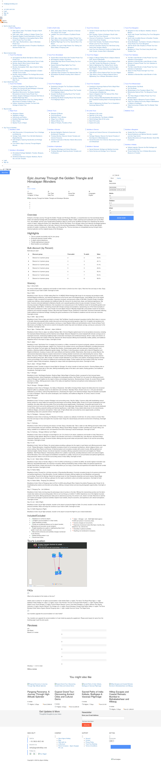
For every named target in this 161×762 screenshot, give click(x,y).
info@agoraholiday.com (11, 4)
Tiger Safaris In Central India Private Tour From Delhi (66, 40)
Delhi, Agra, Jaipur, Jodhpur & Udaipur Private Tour (28, 34)
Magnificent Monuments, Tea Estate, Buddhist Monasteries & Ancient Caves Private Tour (26, 93)
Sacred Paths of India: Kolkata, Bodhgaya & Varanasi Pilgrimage (93, 694)
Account (88, 738)
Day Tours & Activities (10, 128)
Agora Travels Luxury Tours (121, 747)
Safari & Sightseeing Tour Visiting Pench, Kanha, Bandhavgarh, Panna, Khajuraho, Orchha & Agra (103, 66)
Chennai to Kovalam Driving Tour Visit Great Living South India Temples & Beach (104, 46)
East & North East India (11, 82)
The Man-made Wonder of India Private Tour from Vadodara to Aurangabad (142, 58)
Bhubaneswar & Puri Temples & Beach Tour (141, 90)
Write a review (32, 669)
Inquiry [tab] (119, 178)
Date (110, 181)
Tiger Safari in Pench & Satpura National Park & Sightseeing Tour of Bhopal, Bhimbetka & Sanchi (103, 75)
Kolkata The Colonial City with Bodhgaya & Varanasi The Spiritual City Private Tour (28, 89)
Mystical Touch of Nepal (20, 123)
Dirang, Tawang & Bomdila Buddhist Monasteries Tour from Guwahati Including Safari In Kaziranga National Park (105, 99)
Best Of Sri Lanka (94, 121)
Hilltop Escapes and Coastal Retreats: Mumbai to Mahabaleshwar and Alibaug (119, 696)
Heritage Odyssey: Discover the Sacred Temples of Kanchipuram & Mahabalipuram (104, 137)
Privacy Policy (90, 742)
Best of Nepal (16, 121)
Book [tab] (112, 178)
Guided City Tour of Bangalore (137, 132)
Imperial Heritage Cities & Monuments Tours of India (28, 61)
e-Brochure (61, 744)
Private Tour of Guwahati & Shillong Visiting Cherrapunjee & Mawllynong (102, 91)
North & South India (10, 26)
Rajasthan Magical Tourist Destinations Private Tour (28, 36)
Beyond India (8, 109)
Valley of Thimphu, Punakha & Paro (61, 123)
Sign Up (6, 13)
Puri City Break (132, 88)
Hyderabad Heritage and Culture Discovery (63, 149)
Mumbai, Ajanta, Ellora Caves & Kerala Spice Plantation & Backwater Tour (26, 64)
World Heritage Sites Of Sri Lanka (99, 119)
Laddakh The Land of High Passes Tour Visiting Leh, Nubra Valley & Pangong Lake (66, 46)
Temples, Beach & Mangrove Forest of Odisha (141, 99)
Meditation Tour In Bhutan (58, 117)
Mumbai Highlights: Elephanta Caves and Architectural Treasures (63, 133)
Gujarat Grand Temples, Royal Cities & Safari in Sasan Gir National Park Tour (65, 70)
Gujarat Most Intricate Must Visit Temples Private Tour (67, 58)
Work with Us (62, 742)
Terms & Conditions (91, 746)
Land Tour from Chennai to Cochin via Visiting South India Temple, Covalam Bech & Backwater (104, 50)
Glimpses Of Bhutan (57, 113)
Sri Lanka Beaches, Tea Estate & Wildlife (101, 117)
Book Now (5, 172)
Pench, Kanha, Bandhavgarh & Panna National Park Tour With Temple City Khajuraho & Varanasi (104, 62)
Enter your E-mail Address (90, 715)
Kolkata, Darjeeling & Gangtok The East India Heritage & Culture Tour (26, 104)
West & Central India (10, 53)
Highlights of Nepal (18, 115)
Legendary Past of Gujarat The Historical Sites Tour (66, 72)
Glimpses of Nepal (18, 113)
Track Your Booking (91, 744)
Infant (111, 208)
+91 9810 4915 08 (9, 9)
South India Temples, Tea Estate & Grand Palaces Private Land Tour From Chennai (104, 43)
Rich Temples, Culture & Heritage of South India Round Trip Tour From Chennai (103, 35)
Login (5, 11)
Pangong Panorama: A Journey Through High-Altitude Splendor (38, 694)
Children (112, 201)
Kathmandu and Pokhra (20, 117)
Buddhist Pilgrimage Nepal (20, 119)
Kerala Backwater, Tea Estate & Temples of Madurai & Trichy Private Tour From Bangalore (144, 43)
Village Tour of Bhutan (57, 119)
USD (5, 15)
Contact (88, 740)
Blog (59, 740)
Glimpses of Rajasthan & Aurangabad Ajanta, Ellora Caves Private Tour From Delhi (28, 39)
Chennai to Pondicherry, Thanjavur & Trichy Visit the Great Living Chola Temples (104, 39)
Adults (111, 193)
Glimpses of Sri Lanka (95, 113)
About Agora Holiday (64, 738)
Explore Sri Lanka (94, 123)
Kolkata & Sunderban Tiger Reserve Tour (25, 86)
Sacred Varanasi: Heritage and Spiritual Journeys (103, 149)
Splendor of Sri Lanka (95, 115)
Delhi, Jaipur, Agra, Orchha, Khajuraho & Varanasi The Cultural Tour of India (65, 31)
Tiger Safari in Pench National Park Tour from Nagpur (105, 72)
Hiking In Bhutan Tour (57, 121)
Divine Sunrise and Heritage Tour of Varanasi (102, 151)
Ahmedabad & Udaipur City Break (61, 59)
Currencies (112, 738)
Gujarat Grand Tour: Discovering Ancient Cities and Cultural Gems (64, 695)
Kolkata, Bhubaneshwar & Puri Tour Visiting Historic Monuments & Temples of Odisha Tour (28, 100)
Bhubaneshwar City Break (135, 86)
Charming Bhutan (56, 115)
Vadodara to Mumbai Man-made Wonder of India (142, 61)
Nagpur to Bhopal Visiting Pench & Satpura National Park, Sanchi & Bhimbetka (104, 58)
